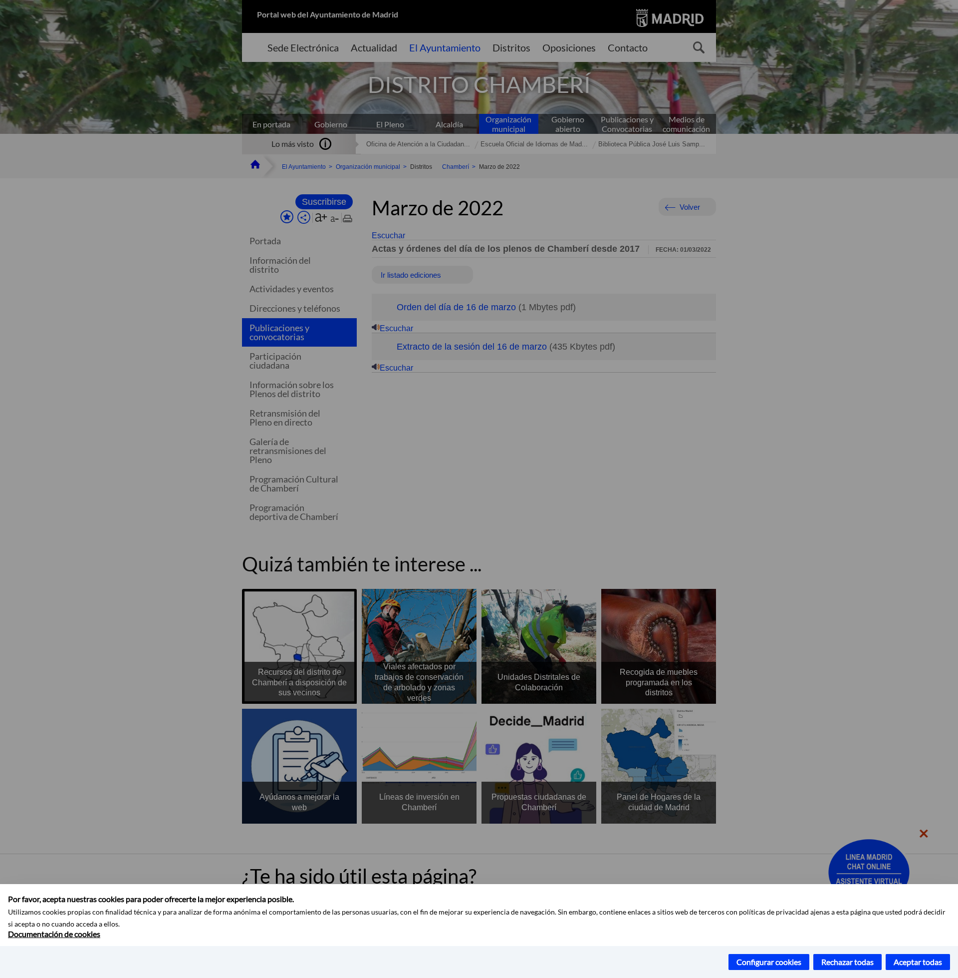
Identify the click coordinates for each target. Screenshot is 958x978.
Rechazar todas (847, 962)
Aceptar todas (918, 962)
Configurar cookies (768, 962)
